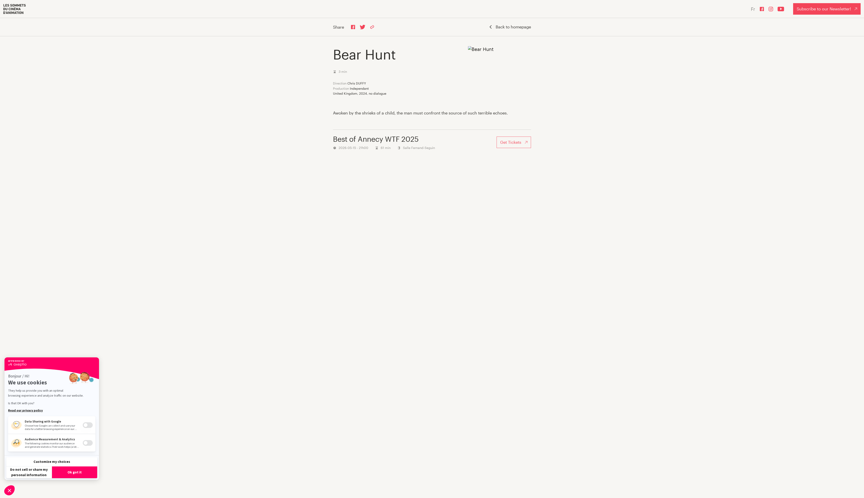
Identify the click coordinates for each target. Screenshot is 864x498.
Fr (753, 9)
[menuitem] (14, 9)
